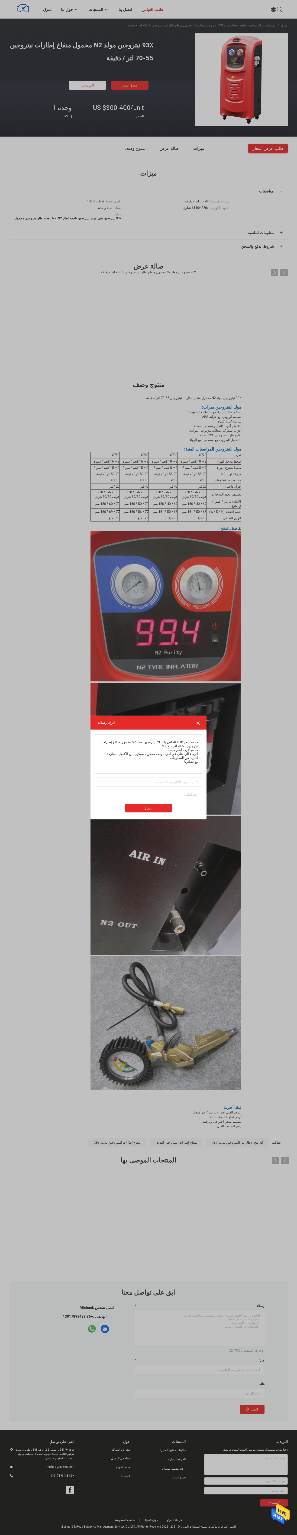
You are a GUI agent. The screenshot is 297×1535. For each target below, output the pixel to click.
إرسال (148, 808)
